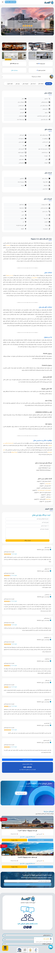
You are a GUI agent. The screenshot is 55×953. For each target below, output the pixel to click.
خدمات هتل (33, 84)
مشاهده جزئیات (40, 840)
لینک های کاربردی (46, 940)
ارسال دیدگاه (27, 540)
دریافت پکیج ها (14, 840)
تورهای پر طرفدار (46, 944)
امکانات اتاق (40, 84)
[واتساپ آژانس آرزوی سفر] (30, 927)
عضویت (27, 884)
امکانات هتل (48, 84)
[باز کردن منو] (2, 2)
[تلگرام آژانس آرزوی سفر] (24, 927)
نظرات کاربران (10, 84)
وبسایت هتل (14, 70)
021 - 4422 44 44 (11, 2)
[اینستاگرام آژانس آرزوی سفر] (27, 927)
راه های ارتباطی (46, 935)
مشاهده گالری (8, 59)
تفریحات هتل (25, 84)
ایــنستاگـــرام (20, 793)
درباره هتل (18, 84)
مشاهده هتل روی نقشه (27, 760)
